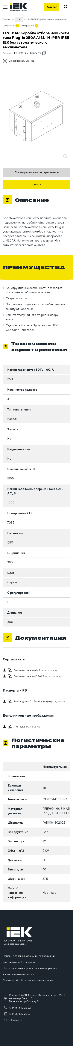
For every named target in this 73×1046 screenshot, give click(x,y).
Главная (7, 19)
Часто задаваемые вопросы (18, 974)
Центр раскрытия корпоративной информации (30, 968)
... (19, 18)
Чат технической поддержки (19, 962)
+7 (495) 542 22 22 (20, 1007)
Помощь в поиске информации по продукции (29, 956)
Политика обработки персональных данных (28, 980)
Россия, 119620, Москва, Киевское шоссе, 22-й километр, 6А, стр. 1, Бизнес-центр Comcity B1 (37, 998)
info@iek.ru (15, 1019)
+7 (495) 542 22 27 (20, 1013)
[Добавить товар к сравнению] (65, 82)
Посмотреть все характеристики (35, 172)
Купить (36, 184)
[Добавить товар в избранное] (65, 78)
